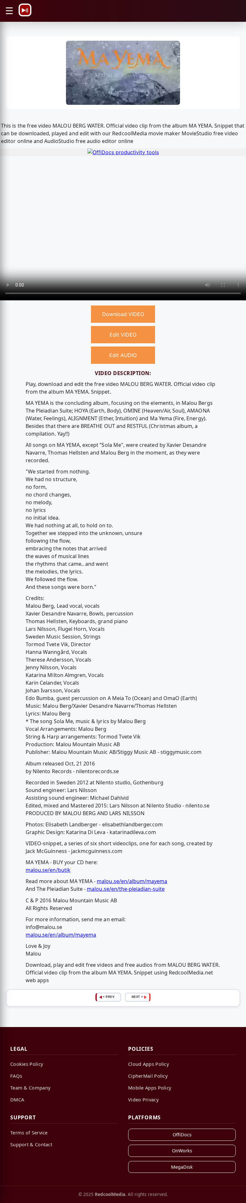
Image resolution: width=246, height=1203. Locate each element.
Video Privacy (143, 1099)
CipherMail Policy (148, 1076)
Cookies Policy (26, 1064)
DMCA (17, 1099)
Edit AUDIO (123, 355)
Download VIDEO (123, 314)
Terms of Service (29, 1132)
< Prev (108, 996)
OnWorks (182, 1151)
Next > (137, 996)
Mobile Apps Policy (149, 1087)
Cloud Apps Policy (148, 1064)
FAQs (16, 1076)
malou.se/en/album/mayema (132, 881)
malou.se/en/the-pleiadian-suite (126, 888)
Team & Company (30, 1087)
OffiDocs (182, 1135)
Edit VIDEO (123, 334)
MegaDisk (182, 1167)
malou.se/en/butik (48, 869)
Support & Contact (31, 1144)
